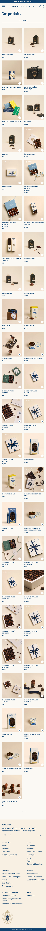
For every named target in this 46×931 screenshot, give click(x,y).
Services (30, 870)
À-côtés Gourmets (9, 855)
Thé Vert (30, 849)
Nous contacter (33, 874)
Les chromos (7, 883)
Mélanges (31, 855)
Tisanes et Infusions (34, 864)
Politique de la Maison (10, 892)
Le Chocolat (6, 842)
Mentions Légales (9, 896)
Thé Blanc (31, 846)
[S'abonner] (39, 835)
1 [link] (18, 811)
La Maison (5, 870)
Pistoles (5, 849)
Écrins (4, 846)
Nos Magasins (7, 886)
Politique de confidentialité (12, 904)
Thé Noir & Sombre (34, 852)
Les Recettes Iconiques (11, 877)
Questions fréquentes (35, 880)
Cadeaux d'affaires (34, 877)
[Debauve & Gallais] (23, 6)
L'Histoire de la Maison (11, 874)
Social (29, 892)
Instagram (31, 896)
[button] (3, 6)
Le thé (29, 842)
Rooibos (30, 861)
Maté (29, 858)
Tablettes (6, 852)
